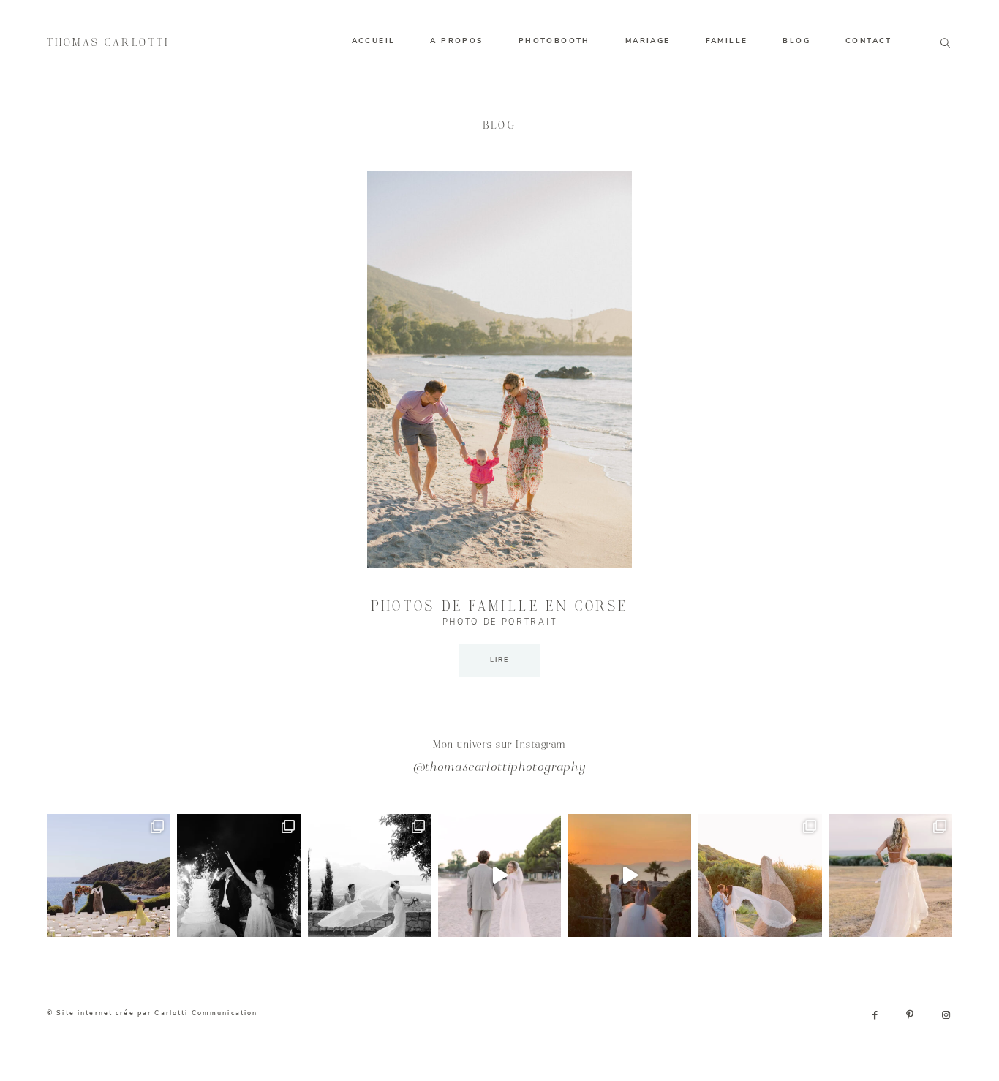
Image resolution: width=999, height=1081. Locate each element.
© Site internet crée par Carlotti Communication (152, 1013)
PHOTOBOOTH (554, 40)
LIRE (500, 659)
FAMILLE (727, 40)
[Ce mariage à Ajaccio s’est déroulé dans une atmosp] (890, 875)
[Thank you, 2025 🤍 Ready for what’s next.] (759, 875)
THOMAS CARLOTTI (108, 43)
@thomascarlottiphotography (500, 768)
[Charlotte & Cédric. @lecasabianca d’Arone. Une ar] (108, 875)
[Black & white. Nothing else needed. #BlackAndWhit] (369, 875)
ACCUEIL (374, 40)
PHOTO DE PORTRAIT (499, 622)
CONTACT (868, 40)
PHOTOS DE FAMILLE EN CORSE (500, 606)
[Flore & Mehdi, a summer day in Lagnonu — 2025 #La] (629, 875)
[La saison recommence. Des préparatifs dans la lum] (238, 875)
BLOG (796, 40)
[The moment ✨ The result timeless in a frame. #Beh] (499, 875)
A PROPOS (456, 40)
